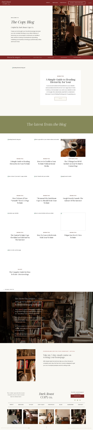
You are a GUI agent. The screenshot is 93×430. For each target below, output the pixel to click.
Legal (29, 427)
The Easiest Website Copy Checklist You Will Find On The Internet (20, 237)
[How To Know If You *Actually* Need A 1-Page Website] (20, 185)
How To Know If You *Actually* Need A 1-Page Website (20, 200)
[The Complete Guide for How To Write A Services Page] (20, 258)
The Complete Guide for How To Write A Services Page (20, 273)
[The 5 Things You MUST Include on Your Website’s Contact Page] (73, 148)
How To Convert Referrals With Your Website (46, 236)
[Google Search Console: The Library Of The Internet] (73, 185)
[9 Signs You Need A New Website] (73, 222)
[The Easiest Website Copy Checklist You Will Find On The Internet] (20, 222)
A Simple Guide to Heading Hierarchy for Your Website (60, 82)
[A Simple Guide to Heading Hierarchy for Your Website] (29, 87)
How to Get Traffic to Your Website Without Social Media (46, 163)
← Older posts (8, 289)
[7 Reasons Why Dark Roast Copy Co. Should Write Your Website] (46, 185)
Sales (20, 269)
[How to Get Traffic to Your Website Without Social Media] (46, 148)
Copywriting (73, 158)
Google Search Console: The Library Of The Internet (73, 199)
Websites (60, 76)
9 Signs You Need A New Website (73, 236)
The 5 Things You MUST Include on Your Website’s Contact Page (73, 163)
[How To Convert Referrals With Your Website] (46, 222)
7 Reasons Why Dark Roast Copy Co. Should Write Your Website (46, 200)
